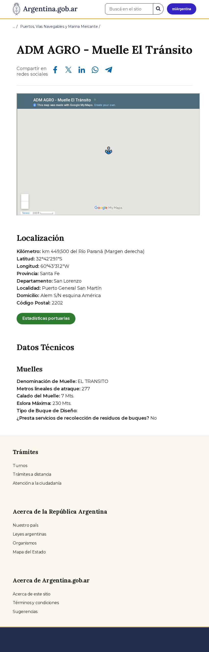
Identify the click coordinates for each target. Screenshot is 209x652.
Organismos (24, 543)
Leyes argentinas (29, 534)
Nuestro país (25, 525)
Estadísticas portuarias (46, 318)
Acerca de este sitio (31, 594)
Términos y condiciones (36, 602)
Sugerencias (25, 611)
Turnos (20, 465)
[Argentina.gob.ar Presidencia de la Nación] (45, 9)
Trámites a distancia (32, 474)
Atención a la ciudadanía (37, 483)
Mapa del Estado (29, 552)
